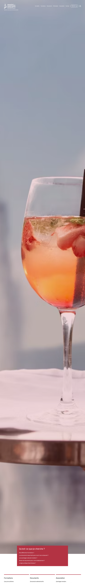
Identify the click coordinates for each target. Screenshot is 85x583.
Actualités (37, 6)
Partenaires (55, 6)
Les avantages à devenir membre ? (28, 558)
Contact (67, 6)
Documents (49, 6)
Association (61, 6)
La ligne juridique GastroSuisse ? (27, 563)
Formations (43, 6)
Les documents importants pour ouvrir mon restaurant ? (33, 555)
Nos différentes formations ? (26, 552)
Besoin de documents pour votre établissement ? (32, 560)
